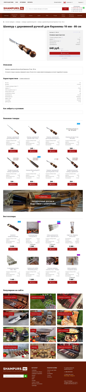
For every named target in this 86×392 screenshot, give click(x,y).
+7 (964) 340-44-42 (76, 8)
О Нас (16, 2)
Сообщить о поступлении (64, 55)
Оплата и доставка (8, 2)
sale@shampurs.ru (68, 369)
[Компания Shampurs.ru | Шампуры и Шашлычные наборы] (3, 22)
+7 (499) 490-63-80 (76, 9)
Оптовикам (23, 2)
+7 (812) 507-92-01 (76, 11)
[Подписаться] (25, 376)
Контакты (30, 2)
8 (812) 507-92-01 (73, 382)
